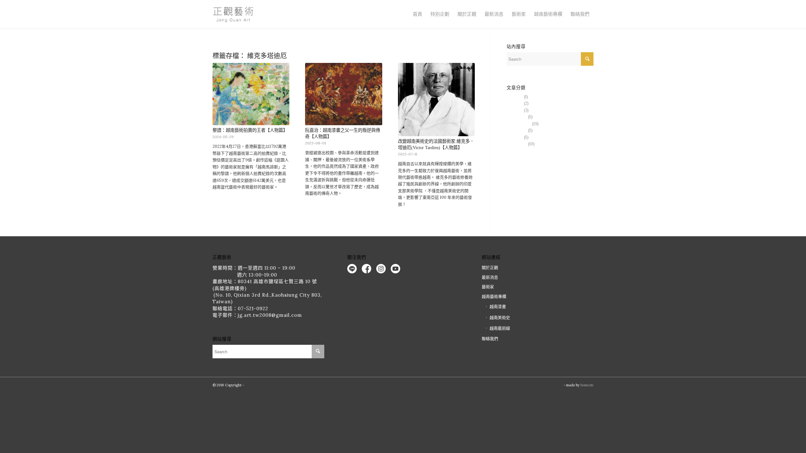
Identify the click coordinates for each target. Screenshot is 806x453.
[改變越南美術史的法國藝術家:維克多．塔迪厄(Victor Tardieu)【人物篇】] (436, 99)
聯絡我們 (579, 14)
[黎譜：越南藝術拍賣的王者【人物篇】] (251, 94)
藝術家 (519, 14)
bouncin (587, 385)
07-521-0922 (253, 308)
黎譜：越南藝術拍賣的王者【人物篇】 (250, 130)
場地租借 (515, 96)
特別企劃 (439, 14)
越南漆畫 (515, 137)
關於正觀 (490, 267)
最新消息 (494, 14)
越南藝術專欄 (519, 123)
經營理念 (515, 110)
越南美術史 (517, 144)
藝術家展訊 (517, 117)
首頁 (417, 14)
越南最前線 (517, 130)
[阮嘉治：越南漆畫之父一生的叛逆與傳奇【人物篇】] (343, 94)
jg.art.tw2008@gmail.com (270, 315)
